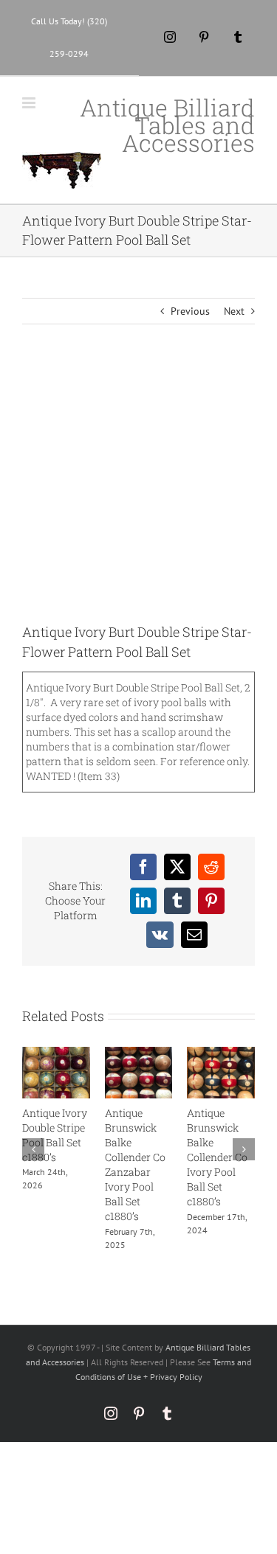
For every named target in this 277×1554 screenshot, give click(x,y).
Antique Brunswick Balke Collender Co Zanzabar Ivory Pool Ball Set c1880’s (135, 1164)
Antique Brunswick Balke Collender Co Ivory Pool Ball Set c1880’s (217, 1157)
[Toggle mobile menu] (30, 103)
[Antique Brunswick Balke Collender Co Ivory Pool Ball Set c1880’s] (221, 1053)
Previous (190, 311)
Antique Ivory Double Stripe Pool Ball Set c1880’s (54, 1135)
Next (234, 311)
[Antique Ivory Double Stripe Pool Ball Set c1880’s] (56, 1053)
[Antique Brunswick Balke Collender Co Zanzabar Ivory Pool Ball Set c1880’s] (139, 1053)
